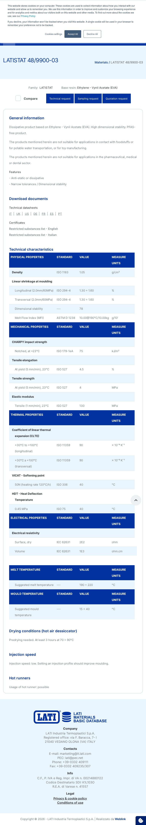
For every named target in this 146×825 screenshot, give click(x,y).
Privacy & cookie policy (70, 798)
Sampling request (88, 98)
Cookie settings (141, 820)
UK (18, 214)
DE (35, 214)
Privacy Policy (27, 15)
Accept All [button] (73, 34)
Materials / (103, 62)
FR (43, 214)
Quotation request (117, 98)
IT (10, 214)
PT (60, 214)
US (27, 214)
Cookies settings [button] (53, 34)
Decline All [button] (92, 34)
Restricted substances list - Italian (33, 235)
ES (52, 214)
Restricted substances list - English (33, 229)
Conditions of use (70, 802)
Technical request (60, 98)
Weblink (120, 819)
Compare (31, 98)
